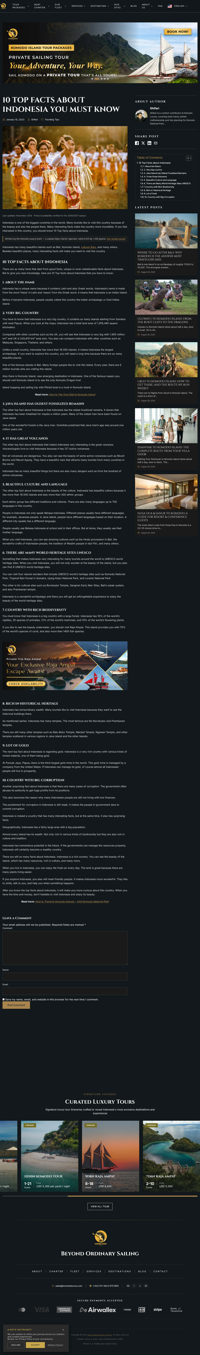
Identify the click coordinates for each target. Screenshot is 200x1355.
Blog (142, 1271)
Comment (7, 928)
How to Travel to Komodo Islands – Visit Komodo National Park (72, 901)
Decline (15, 1345)
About (37, 1271)
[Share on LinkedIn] (149, 143)
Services (94, 1271)
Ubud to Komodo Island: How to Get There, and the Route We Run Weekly (164, 385)
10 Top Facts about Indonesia (154, 162)
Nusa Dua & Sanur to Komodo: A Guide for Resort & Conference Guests (163, 517)
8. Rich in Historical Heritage (157, 190)
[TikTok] (140, 1285)
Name (5, 969)
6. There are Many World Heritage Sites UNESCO (167, 183)
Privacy (87, 1344)
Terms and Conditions (105, 1344)
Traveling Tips (52, 119)
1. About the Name (152, 166)
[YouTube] (128, 1285)
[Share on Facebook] (137, 143)
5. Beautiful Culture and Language (160, 180)
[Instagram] (134, 1285)
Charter (56, 1271)
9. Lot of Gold (150, 193)
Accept (35, 1345)
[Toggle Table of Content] (187, 158)
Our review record (116, 239)
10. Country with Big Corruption (160, 197)
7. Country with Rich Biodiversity (158, 187)
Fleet (75, 1271)
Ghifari (34, 119)
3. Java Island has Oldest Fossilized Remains (165, 173)
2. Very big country (153, 169)
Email (5, 984)
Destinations (119, 1271)
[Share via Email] (156, 143)
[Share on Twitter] (143, 143)
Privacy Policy (55, 1345)
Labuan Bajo (88, 247)
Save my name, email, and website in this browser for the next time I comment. (51, 999)
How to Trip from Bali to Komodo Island (72, 394)
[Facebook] (145, 1285)
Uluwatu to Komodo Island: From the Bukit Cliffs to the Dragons (164, 320)
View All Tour (100, 1206)
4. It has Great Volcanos (155, 176)
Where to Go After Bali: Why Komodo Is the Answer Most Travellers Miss (160, 256)
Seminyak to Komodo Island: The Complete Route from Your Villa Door (164, 451)
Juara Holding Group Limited (99, 1335)
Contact (160, 1271)
